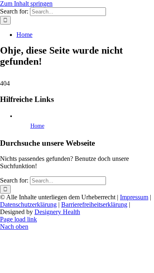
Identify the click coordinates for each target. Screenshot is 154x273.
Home (37, 126)
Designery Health (57, 211)
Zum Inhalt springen (26, 3)
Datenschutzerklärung (28, 204)
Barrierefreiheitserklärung (94, 204)
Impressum (134, 197)
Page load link (18, 219)
